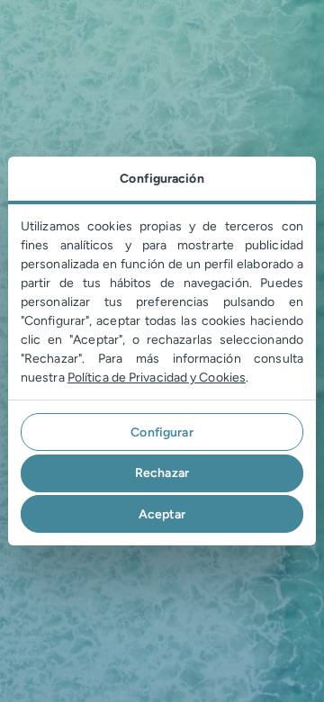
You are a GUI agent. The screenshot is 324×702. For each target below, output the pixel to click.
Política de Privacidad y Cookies (157, 377)
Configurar (161, 432)
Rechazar (162, 473)
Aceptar (162, 514)
